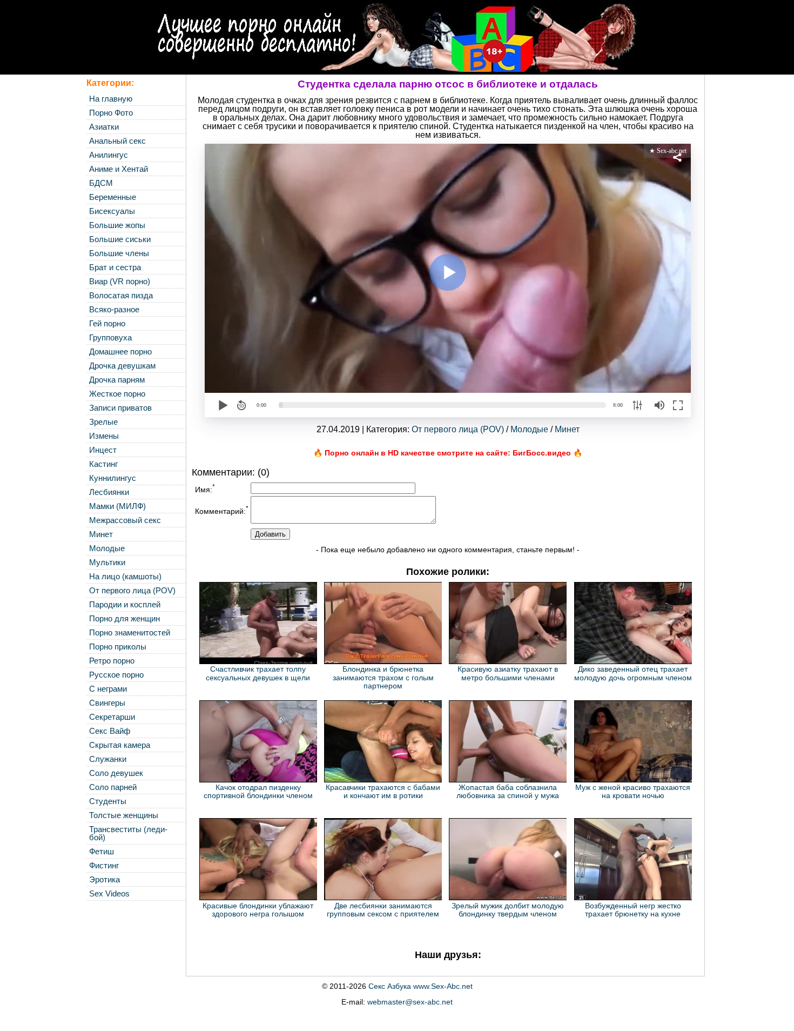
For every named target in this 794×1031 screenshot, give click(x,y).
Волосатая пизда (121, 295)
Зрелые (103, 421)
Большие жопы (117, 225)
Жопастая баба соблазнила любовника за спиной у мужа (507, 791)
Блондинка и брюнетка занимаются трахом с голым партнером (383, 677)
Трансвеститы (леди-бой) (128, 833)
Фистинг (104, 865)
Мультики (107, 562)
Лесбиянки (109, 492)
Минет (101, 534)
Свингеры (107, 702)
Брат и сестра (115, 267)
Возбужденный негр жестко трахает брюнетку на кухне (633, 909)
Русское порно (116, 674)
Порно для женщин (124, 618)
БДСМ (101, 183)
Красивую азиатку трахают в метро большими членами (507, 673)
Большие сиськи (120, 239)
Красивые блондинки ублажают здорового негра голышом (258, 909)
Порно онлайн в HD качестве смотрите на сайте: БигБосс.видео (448, 452)
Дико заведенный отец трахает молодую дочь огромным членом (633, 673)
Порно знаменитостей (129, 632)
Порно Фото (111, 112)
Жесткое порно (117, 393)
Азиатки (104, 126)
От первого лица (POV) (132, 590)
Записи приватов (120, 407)
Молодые (107, 548)
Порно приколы (117, 646)
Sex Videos (109, 893)
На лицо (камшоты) (125, 576)
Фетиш (101, 851)
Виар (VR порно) (119, 281)
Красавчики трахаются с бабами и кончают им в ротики (383, 791)
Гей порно (107, 323)
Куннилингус (112, 478)
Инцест (103, 449)
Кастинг (103, 463)
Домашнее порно (120, 351)
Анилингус (108, 154)
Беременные (112, 197)
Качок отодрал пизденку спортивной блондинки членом (258, 791)
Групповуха (110, 337)
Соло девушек (116, 773)
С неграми (108, 688)
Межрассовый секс (125, 520)
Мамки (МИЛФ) (117, 506)
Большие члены (119, 253)
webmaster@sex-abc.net (410, 1001)
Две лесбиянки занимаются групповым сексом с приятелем (383, 909)
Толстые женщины (123, 815)
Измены (104, 435)
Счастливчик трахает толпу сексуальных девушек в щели (258, 673)
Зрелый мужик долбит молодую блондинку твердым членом (508, 909)
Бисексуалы (112, 211)
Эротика (104, 879)
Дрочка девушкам (122, 365)
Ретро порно (111, 660)
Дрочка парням (117, 379)
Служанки (107, 759)
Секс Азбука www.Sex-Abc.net (420, 986)
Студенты (107, 801)
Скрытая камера (119, 744)
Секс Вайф (109, 730)
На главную (110, 98)
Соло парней (113, 787)
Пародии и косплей (124, 604)
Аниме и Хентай (118, 168)
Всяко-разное (114, 309)
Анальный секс (117, 140)
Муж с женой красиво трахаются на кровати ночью (632, 791)
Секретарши (112, 716)
